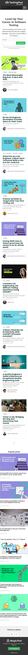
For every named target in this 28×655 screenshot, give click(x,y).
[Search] (25, 7)
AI (3, 153)
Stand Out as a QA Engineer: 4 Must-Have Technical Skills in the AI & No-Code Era (13, 159)
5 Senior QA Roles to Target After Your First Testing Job (13, 201)
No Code (15, 153)
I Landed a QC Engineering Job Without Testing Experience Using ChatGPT (11, 287)
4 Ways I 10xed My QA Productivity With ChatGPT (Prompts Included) (13, 333)
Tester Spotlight (12, 72)
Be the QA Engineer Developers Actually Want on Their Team (12, 119)
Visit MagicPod (14, 648)
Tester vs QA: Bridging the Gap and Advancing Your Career (13, 420)
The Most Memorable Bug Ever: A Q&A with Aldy (13, 77)
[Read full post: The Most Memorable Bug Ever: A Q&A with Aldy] (14, 63)
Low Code (8, 153)
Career (5, 72)
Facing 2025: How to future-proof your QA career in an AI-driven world (13, 244)
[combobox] (12, 7)
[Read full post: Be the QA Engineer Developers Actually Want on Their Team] (14, 105)
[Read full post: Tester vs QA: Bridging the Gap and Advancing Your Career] (14, 405)
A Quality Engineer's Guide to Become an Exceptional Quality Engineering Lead (12, 377)
